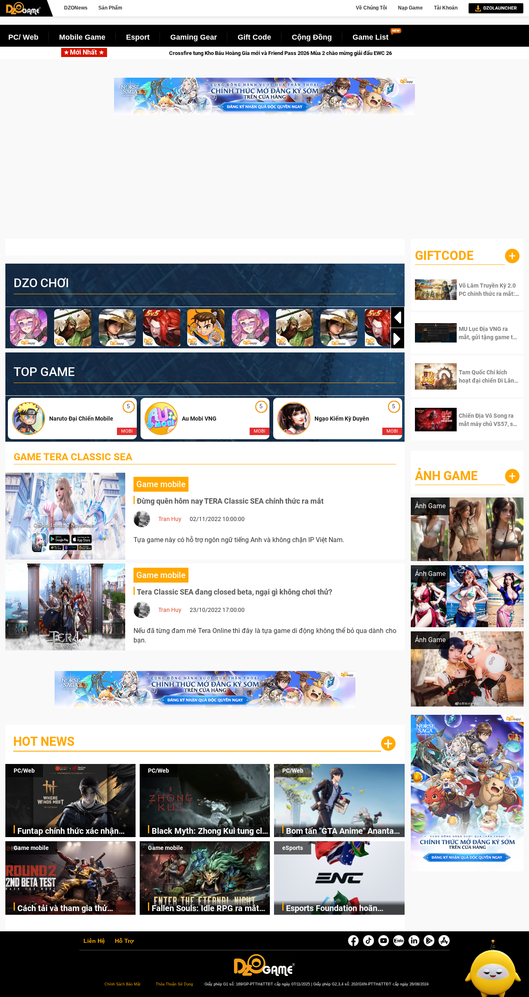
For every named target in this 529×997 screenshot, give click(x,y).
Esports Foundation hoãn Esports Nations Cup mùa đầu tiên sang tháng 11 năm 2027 (341, 908)
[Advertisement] (264, 181)
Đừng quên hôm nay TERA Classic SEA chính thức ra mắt (230, 501)
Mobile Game (82, 37)
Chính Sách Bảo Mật (123, 984)
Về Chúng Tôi (371, 8)
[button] (398, 339)
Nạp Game (410, 8)
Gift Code (254, 37)
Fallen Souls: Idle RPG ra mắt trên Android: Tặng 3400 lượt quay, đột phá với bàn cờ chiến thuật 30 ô (207, 908)
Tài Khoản (446, 8)
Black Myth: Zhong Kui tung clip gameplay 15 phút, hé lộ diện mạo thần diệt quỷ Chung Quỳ (210, 831)
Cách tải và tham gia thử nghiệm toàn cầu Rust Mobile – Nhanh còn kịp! (74, 908)
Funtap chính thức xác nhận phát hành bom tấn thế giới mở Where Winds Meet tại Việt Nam (76, 831)
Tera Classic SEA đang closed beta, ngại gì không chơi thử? (234, 592)
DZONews (76, 8)
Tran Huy (169, 519)
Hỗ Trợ (124, 941)
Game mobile (31, 848)
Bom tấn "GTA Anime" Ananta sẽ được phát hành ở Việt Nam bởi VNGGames (342, 831)
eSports (292, 848)
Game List (370, 37)
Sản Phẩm (110, 8)
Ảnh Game (446, 476)
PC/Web (24, 770)
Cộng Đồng (312, 37)
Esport (138, 37)
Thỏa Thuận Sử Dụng (174, 984)
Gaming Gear (193, 37)
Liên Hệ (94, 941)
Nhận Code (483, 289)
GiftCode (444, 255)
